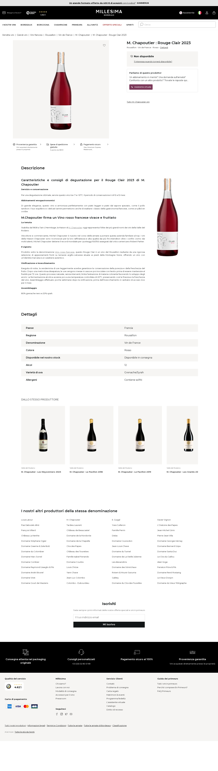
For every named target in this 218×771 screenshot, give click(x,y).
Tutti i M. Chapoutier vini (138, 102)
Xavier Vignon (164, 520)
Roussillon (50, 35)
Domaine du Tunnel (121, 551)
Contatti (110, 684)
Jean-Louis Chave (120, 546)
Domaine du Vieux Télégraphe (172, 583)
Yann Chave (72, 572)
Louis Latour (27, 520)
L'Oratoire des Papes (167, 525)
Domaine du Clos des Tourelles (127, 583)
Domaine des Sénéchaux (124, 567)
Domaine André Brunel (32, 572)
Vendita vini (8, 35)
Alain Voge (162, 562)
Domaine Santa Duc (167, 551)
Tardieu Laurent (74, 525)
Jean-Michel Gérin (166, 530)
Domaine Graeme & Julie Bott (35, 546)
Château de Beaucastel (78, 530)
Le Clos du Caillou (165, 556)
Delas (114, 535)
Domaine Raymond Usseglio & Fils (37, 567)
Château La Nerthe (30, 535)
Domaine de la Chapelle (78, 541)
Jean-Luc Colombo (76, 578)
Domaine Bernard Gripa (168, 546)
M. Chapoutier (82, 35)
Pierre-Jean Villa (165, 535)
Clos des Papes (74, 546)
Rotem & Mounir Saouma (124, 572)
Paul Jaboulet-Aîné (30, 525)
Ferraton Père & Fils (166, 567)
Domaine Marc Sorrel (31, 556)
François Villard (28, 530)
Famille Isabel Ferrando (78, 556)
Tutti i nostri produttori (15, 725)
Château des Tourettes (78, 551)
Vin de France (65, 35)
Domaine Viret (28, 578)
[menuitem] (9, 24)
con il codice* (102, 3)
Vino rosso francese (64, 252)
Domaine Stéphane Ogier (33, 541)
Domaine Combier (30, 562)
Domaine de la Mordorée (79, 535)
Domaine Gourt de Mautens (34, 583)
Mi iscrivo (109, 624)
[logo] (109, 12)
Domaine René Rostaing (169, 572)
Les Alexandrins (119, 562)
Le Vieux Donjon (165, 578)
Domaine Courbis (75, 562)
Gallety (115, 578)
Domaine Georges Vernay (169, 541)
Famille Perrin (118, 530)
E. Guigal (116, 520)
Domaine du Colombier (32, 551)
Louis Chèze (72, 567)
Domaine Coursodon (122, 541)
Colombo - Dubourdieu (78, 583)
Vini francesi (36, 35)
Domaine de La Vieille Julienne (126, 556)
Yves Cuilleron (118, 525)
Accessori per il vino (65, 695)
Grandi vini (22, 35)
